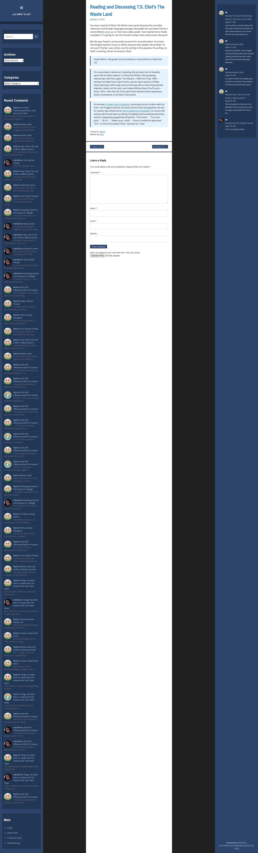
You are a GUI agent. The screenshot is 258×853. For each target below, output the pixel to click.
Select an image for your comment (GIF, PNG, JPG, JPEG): (115, 252)
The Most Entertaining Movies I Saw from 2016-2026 (24, 110)
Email (93, 221)
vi (21, 7)
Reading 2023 (159, 146)
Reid (102, 134)
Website (93, 233)
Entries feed (12, 833)
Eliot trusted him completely (136, 110)
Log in (10, 827)
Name (93, 208)
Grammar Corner (27, 185)
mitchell (228, 123)
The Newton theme (227, 845)
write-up (109, 31)
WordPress (242, 842)
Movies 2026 (26, 124)
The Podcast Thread (29, 196)
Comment (95, 172)
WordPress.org (13, 843)
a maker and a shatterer (117, 104)
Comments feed (14, 838)
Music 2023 (98, 146)
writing (102, 131)
